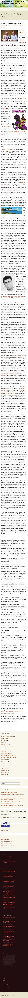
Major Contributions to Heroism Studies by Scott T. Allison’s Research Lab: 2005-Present (9, 881)
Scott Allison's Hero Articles (7, 848)
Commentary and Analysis (17, 25)
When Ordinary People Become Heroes (9, 792)
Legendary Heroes (5, 751)
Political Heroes (4, 759)
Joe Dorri (4, 942)
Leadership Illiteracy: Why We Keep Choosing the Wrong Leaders (9, 876)
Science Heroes (4, 761)
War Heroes (3, 774)
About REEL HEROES (7, 859)
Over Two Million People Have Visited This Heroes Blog (12, 805)
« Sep (5, 966)
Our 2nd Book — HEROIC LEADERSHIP (8, 755)
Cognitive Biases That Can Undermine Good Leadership (8, 926)
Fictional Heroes (4, 749)
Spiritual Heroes (4, 763)
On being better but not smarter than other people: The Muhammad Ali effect (13, 296)
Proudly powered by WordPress (7, 995)
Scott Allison (5, 929)
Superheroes (4, 768)
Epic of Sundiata (6, 126)
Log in (4, 980)
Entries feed (5, 982)
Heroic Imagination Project (6, 841)
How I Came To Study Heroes (11, 24)
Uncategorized (4, 770)
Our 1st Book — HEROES (6, 753)
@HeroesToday (4, 830)
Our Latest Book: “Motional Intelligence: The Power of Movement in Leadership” (8, 886)
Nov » (13, 966)
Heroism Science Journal (6, 843)
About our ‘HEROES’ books (8, 856)
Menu (2, 9)
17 (10, 960)
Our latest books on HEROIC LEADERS (8, 757)
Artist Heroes (4, 740)
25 (12, 962)
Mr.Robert (5, 917)
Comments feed (6, 984)
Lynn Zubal (5, 936)
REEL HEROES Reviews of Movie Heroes (9, 845)
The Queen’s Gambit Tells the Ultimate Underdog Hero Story (8, 944)
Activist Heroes (4, 738)
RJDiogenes (5, 921)
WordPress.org (6, 987)
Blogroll (2, 742)
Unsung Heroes (4, 772)
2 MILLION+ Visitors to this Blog (7, 736)
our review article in (13, 373)
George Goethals (17, 199)
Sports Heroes (4, 766)
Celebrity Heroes (4, 744)
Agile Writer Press (5, 839)
